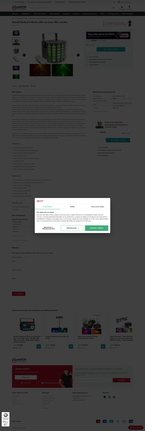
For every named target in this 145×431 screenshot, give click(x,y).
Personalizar (72, 228)
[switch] (5, 425)
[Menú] (8, 413)
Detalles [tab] (72, 206)
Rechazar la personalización (48, 228)
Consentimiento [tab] (47, 206)
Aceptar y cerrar (96, 228)
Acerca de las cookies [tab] (97, 206)
